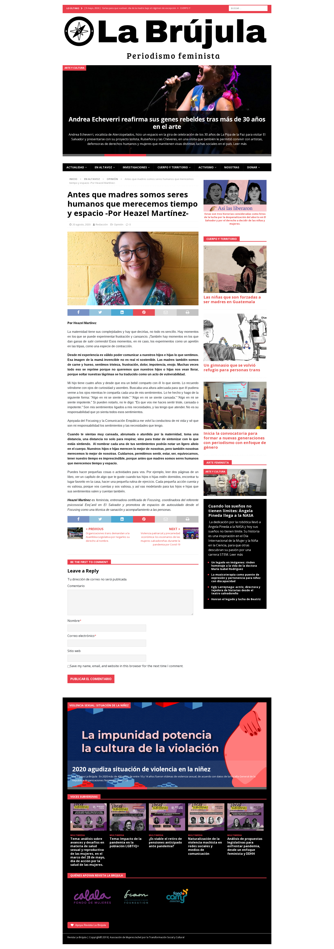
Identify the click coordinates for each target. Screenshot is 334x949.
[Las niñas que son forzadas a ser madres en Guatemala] (235, 269)
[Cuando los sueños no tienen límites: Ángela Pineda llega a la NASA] (235, 482)
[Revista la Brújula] (167, 37)
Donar (252, 167)
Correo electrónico (81, 636)
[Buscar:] (248, 8)
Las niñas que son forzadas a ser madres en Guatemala (232, 299)
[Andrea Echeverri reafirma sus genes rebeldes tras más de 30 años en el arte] (167, 109)
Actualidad (75, 167)
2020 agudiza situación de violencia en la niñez (141, 769)
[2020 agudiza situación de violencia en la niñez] (167, 744)
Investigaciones (135, 167)
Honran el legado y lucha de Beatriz (236, 599)
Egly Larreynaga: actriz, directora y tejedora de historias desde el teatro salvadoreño (235, 590)
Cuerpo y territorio (173, 167)
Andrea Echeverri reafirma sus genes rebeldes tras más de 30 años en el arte (167, 123)
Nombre (73, 621)
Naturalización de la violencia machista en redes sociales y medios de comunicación (205, 846)
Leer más (240, 144)
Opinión (118, 224)
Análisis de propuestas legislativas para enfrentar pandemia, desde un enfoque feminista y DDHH (244, 846)
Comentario (76, 586)
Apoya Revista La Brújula (90, 925)
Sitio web (74, 651)
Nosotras (231, 167)
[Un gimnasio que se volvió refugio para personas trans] (235, 337)
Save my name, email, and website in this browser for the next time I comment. (126, 666)
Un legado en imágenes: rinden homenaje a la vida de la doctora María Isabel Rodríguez (234, 566)
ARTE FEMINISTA (217, 462)
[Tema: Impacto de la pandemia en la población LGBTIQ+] (128, 817)
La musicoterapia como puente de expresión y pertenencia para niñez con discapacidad (236, 578)
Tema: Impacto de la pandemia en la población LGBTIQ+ (125, 842)
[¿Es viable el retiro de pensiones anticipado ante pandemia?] (167, 817)
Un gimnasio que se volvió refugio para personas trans (232, 367)
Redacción (102, 224)
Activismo (206, 167)
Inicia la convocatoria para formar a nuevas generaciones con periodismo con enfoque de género (235, 440)
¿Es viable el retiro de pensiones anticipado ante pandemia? (165, 842)
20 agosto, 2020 (81, 224)
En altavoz (103, 167)
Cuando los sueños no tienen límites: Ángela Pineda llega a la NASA (230, 510)
